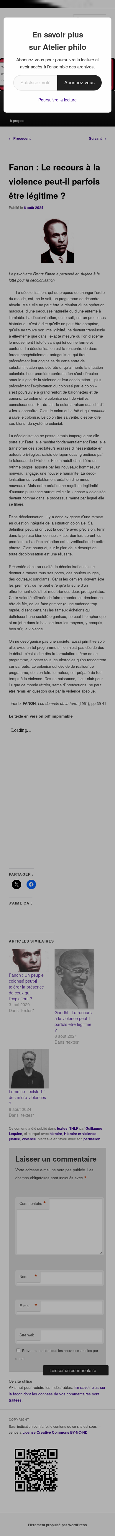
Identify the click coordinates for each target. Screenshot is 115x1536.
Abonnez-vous (79, 82)
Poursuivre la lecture (57, 100)
